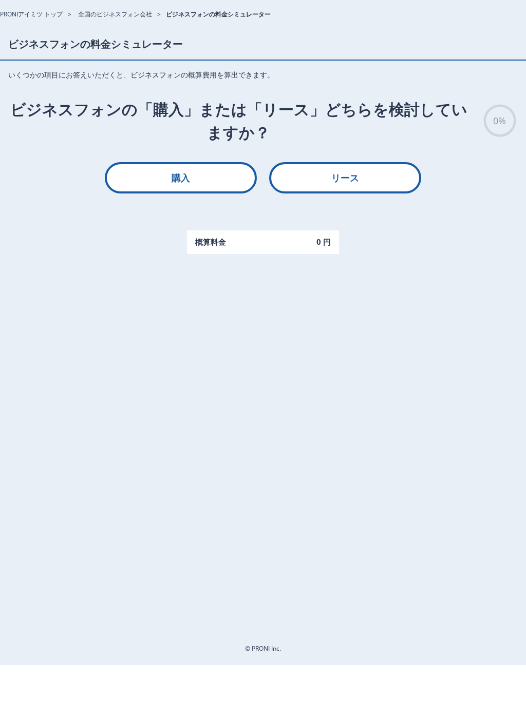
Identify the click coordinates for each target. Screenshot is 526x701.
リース (345, 177)
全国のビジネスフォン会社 (115, 14)
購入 (181, 177)
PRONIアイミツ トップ (31, 14)
